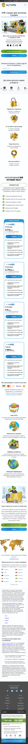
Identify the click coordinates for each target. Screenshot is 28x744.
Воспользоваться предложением (13, 740)
